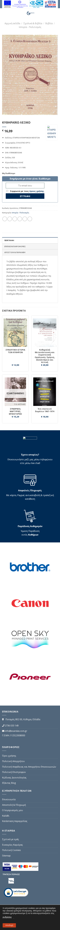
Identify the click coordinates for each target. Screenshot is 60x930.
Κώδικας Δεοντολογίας (14, 777)
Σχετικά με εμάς (10, 839)
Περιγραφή (9, 240)
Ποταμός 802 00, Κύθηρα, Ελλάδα (22, 719)
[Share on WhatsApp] (4, 219)
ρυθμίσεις (7, 917)
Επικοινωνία (8, 799)
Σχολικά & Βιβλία (32, 23)
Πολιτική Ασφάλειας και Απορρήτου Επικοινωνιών (29, 766)
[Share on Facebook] (9, 219)
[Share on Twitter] (14, 219)
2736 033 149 (12, 725)
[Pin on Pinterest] (24, 219)
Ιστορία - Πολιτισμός (30, 27)
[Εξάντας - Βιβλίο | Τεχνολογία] (30, 13)
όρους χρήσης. (36, 191)
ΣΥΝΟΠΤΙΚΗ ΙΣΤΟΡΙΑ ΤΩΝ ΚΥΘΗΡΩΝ (15, 351)
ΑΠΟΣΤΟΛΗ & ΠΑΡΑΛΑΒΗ (14, 252)
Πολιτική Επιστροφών (14, 772)
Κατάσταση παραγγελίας (14, 821)
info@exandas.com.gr (16, 730)
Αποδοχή (9, 925)
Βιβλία (49, 23)
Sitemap (6, 855)
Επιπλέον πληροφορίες (15, 246)
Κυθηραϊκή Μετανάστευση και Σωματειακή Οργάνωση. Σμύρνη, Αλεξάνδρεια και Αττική (45, 356)
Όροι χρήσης (9, 755)
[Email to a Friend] (19, 219)
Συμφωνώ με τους (26, 191)
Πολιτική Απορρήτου (13, 761)
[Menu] (2, 13)
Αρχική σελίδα (12, 23)
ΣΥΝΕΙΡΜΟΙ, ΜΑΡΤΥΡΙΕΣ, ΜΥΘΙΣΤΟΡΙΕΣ (15, 411)
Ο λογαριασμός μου (12, 810)
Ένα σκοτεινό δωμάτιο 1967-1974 (44, 410)
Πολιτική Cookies (11, 850)
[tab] (30, 240)
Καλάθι (5, 815)
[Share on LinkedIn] (29, 219)
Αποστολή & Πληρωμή (14, 804)
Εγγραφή (25, 196)
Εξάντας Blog (9, 782)
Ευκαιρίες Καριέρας (12, 844)
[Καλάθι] (56, 13)
